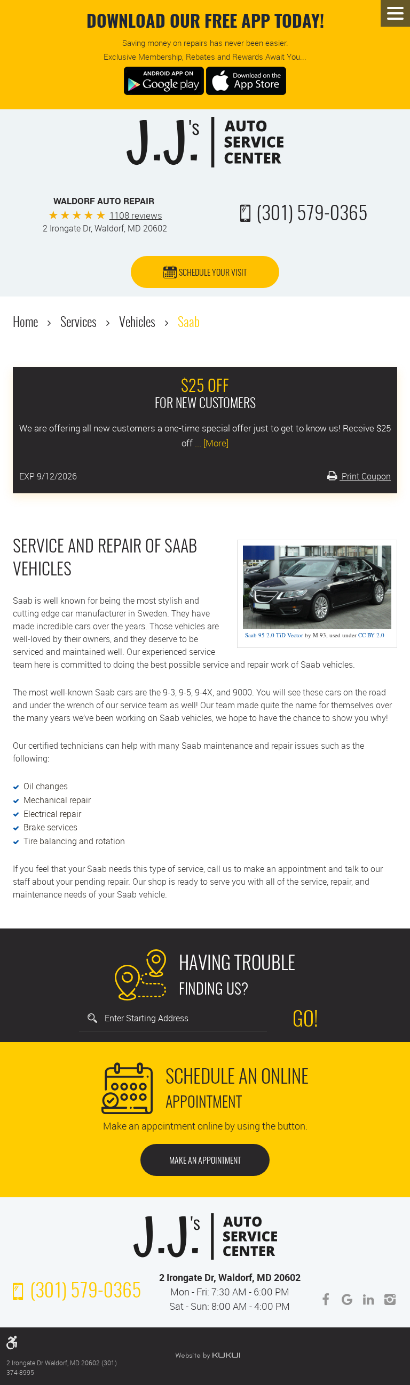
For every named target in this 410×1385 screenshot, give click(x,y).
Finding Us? (237, 976)
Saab (189, 323)
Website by (207, 1356)
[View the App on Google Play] (164, 79)
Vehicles (137, 323)
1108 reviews (135, 215)
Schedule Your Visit (213, 273)
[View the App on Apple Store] (246, 79)
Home (25, 323)
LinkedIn (368, 1299)
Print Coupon (365, 476)
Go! (305, 1021)
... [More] (210, 443)
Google (347, 1299)
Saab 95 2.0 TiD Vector (274, 635)
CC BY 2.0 (371, 635)
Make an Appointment (205, 1161)
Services (78, 323)
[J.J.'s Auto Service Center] (205, 142)
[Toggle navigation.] (395, 13)
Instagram (389, 1299)
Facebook (325, 1299)
